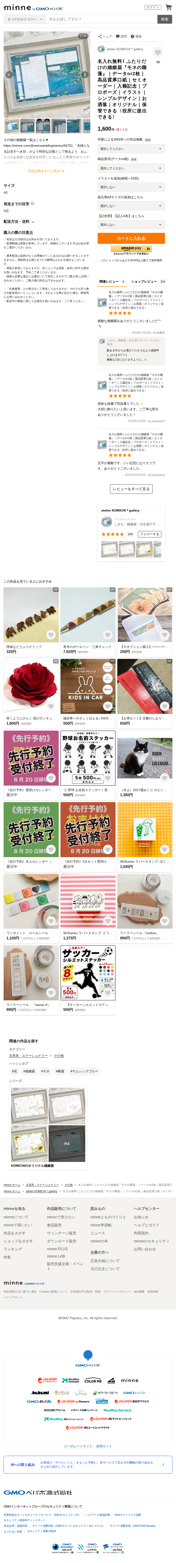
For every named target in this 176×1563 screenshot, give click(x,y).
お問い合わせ (145, 1249)
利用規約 (141, 1233)
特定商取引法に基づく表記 (20, 1291)
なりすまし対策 (13, 1531)
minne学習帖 (101, 1225)
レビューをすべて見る (131, 489)
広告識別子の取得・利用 (85, 1291)
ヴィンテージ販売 (61, 1233)
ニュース (98, 1233)
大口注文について (105, 1269)
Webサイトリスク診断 (128, 1514)
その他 (59, 1055)
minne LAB (56, 1256)
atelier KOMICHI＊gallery (125, 49)
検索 (164, 19)
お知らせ (141, 1217)
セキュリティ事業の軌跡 (41, 1531)
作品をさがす (15, 1233)
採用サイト (104, 1446)
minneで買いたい (18, 1225)
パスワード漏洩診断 (98, 1514)
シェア (107, 36)
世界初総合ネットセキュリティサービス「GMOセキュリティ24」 (42, 1514)
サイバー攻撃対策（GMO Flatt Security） (133, 1525)
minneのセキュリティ (152, 1241)
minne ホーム (12, 1184)
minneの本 (99, 1241)
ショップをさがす (18, 1241)
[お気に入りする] (158, 52)
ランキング (13, 1249)
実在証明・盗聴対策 (16, 1525)
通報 (138, 36)
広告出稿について (105, 1261)
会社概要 (139, 1291)
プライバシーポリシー (117, 1291)
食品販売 (54, 1225)
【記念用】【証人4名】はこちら (121, 216)
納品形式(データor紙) (113, 159)
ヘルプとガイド (147, 1225)
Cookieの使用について (53, 1291)
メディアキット (13, 1297)
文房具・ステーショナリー (28, 1055)
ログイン (152, 7)
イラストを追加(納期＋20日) (118, 178)
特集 (7, 1257)
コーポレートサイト (78, 1446)
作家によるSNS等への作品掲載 (120, 139)
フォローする (149, 534)
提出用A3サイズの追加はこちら (120, 197)
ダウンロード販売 (61, 1241)
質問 (124, 36)
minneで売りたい (61, 1217)
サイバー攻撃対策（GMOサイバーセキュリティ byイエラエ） (68, 1525)
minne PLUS (57, 1249)
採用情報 (152, 1291)
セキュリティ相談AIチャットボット (25, 1520)
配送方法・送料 (16, 221)
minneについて (16, 1217)
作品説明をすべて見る (44, 171)
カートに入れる (131, 238)
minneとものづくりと (108, 1217)
